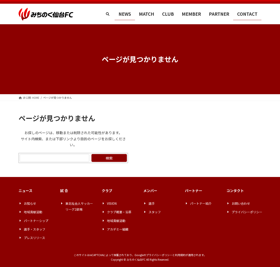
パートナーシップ (36, 220)
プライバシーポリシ (245, 212)
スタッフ (155, 212)
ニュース (25, 190)
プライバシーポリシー (159, 255)
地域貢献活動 (33, 212)
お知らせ (30, 203)
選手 (152, 203)
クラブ (107, 190)
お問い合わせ (241, 203)
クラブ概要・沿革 (119, 212)
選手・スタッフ (34, 229)
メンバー (150, 190)
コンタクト (235, 190)
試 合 (64, 190)
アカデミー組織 (117, 229)
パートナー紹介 (201, 203)
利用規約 (180, 255)
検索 (109, 158)
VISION (112, 203)
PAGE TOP (270, 255)
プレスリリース (34, 238)
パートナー (193, 190)
